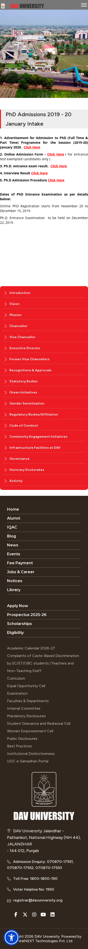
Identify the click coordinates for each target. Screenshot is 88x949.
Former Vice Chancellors (29, 359)
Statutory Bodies (23, 381)
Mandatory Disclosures (26, 716)
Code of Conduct (23, 426)
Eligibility (15, 632)
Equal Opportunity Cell (26, 686)
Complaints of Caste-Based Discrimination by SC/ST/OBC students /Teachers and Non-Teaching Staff (43, 663)
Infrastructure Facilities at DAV (35, 448)
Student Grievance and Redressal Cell (38, 723)
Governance (19, 459)
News (12, 545)
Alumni (13, 518)
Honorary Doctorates (26, 470)
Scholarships (19, 623)
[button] (11, 937)
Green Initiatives (23, 392)
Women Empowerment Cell (30, 731)
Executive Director (24, 348)
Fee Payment (20, 563)
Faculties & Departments (28, 701)
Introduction (20, 293)
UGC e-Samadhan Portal (27, 761)
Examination (17, 693)
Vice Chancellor (22, 337)
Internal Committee (23, 708)
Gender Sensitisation (26, 403)
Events (13, 554)
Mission (15, 315)
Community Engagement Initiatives (38, 437)
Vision (14, 304)
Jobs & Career (20, 572)
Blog (11, 536)
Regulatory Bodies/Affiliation (33, 414)
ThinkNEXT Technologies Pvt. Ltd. (44, 941)
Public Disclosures (22, 738)
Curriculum (16, 678)
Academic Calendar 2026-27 (31, 648)
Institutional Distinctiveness (31, 753)
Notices (14, 581)
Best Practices (19, 746)
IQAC (12, 527)
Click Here (32, 147)
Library (13, 590)
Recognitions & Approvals (30, 370)
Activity (16, 481)
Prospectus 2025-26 (26, 615)
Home (13, 509)
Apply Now (17, 606)
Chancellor (18, 326)
